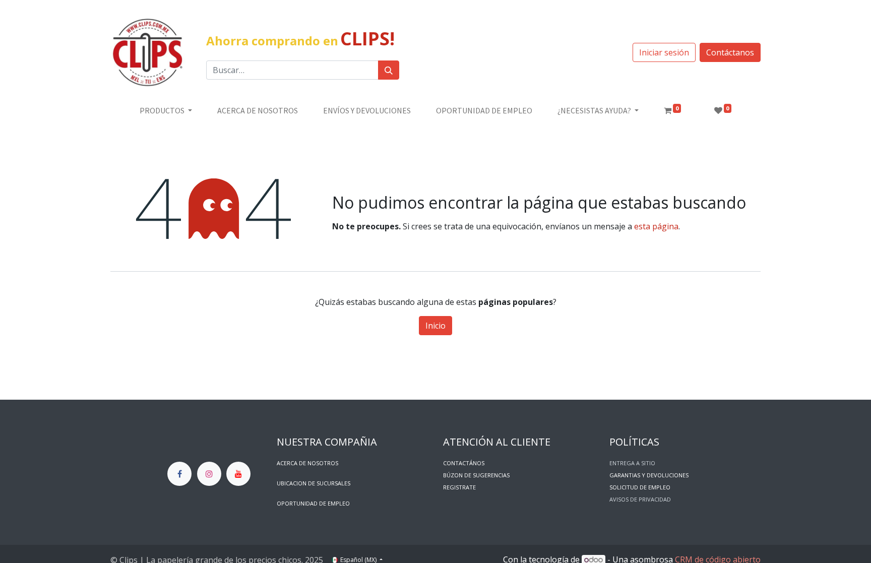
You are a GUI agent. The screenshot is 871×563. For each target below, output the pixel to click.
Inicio (435, 325)
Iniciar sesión (664, 52)
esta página (656, 226)
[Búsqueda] (388, 70)
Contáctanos (730, 52)
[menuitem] (257, 110)
